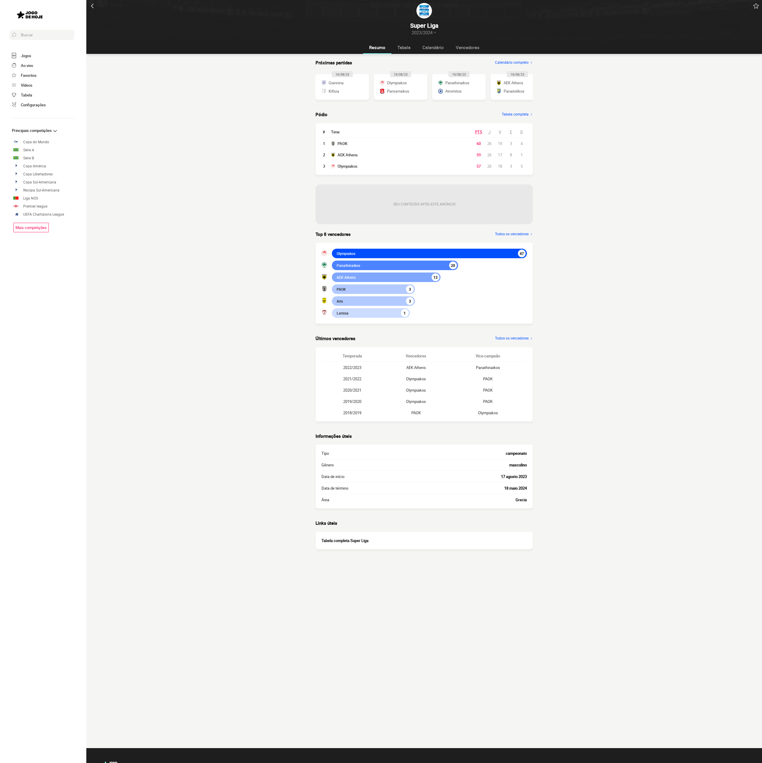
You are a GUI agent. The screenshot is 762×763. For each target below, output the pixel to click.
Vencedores (468, 47)
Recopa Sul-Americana (41, 190)
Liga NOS (30, 198)
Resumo (377, 47)
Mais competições (31, 227)
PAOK (342, 143)
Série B (28, 158)
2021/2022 (352, 379)
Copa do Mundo (36, 141)
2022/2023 (352, 367)
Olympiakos (347, 166)
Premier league (35, 206)
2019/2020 (352, 401)
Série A (28, 149)
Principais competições (32, 130)
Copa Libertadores (38, 174)
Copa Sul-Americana (39, 182)
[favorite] (756, 6)
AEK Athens (348, 155)
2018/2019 (352, 412)
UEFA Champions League (43, 214)
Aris (340, 301)
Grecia (521, 499)
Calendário (433, 47)
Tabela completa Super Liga (344, 540)
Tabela (403, 47)
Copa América (34, 166)
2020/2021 (352, 390)
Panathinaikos (348, 265)
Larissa (343, 313)
